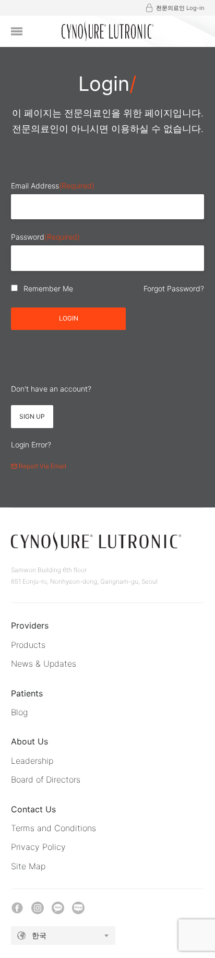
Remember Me (48, 288)
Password (45, 236)
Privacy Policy (38, 847)
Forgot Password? (174, 288)
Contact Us (33, 809)
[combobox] (63, 935)
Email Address (52, 185)
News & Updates (43, 663)
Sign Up (32, 416)
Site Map (28, 866)
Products (28, 645)
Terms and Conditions (53, 828)
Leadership (32, 760)
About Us (29, 741)
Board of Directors (45, 779)
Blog (19, 712)
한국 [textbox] (39, 935)
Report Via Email (41, 466)
